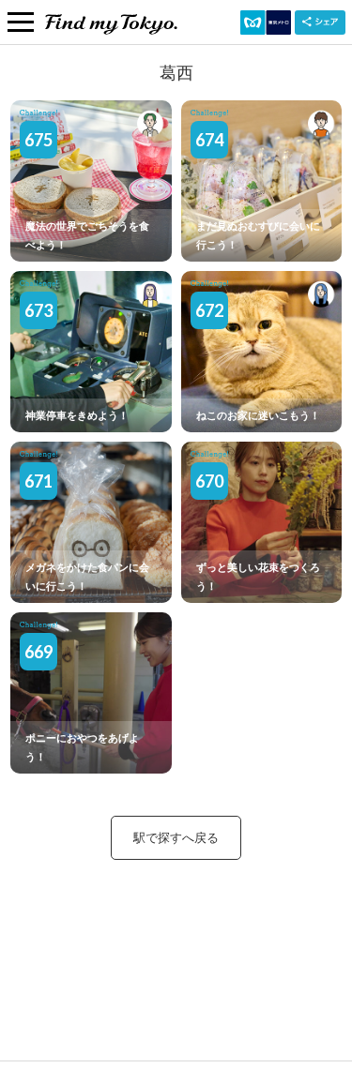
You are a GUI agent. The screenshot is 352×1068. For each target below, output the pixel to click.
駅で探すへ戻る (176, 837)
